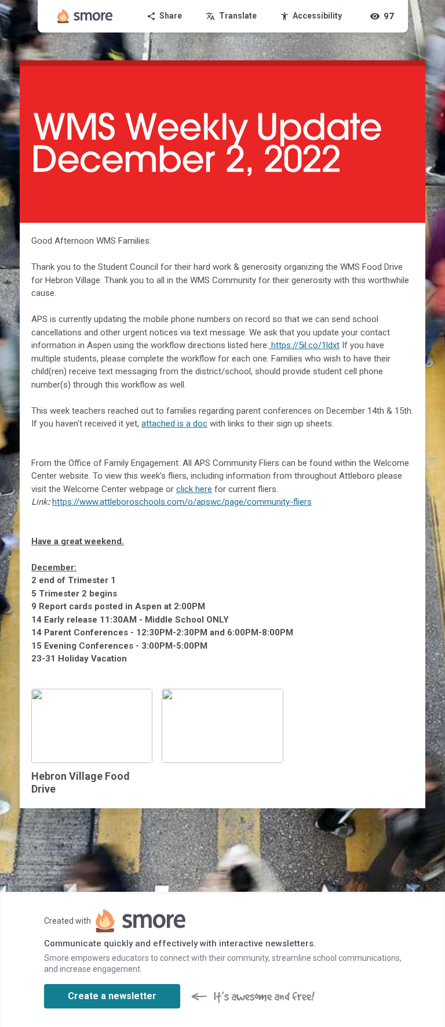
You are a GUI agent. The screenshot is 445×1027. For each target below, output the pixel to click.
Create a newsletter (112, 995)
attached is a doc (174, 423)
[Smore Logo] (85, 16)
